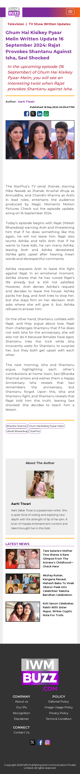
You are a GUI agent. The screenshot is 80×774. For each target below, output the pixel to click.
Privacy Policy (58, 713)
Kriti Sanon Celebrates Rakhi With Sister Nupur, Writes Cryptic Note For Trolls (58, 609)
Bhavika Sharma (16, 425)
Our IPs (21, 707)
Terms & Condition (58, 719)
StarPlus (35, 431)
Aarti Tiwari (26, 101)
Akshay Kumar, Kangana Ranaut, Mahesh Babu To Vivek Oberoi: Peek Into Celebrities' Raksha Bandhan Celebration (58, 585)
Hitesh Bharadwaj (17, 431)
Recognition (21, 713)
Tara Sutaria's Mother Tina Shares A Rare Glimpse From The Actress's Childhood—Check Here (58, 558)
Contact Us (21, 732)
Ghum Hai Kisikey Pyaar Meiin (46, 425)
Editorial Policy (58, 701)
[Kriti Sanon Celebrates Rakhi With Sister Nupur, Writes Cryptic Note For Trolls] (23, 612)
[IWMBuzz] (14, 12)
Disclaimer (21, 719)
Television (15, 24)
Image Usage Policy (58, 707)
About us (21, 701)
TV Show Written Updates (50, 24)
